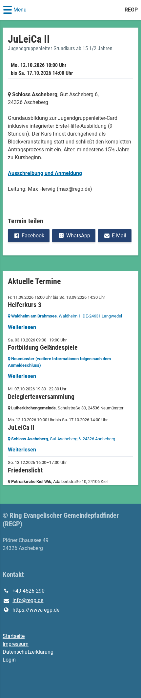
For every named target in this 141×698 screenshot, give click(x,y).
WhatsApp (78, 235)
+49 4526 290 (28, 591)
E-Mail (119, 235)
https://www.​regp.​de (35, 610)
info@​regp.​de (27, 600)
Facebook (33, 235)
